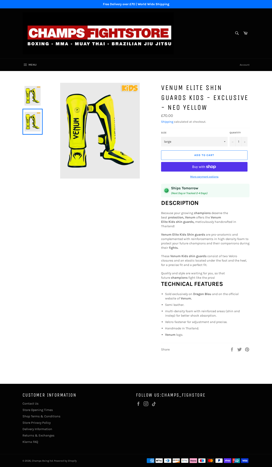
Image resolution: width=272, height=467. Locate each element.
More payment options (204, 176)
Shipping (167, 121)
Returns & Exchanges (38, 435)
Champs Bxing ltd (42, 460)
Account (244, 64)
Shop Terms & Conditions (41, 416)
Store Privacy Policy (37, 423)
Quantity (235, 132)
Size (163, 132)
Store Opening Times (38, 410)
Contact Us (30, 403)
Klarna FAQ (30, 442)
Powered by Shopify (65, 460)
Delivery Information (37, 429)
